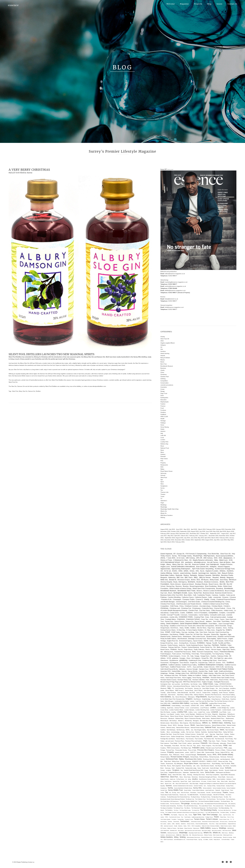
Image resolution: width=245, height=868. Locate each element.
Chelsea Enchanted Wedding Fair (212, 601)
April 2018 (223, 531)
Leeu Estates (186, 705)
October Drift (200, 734)
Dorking (230, 628)
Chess (227, 601)
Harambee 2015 (165, 671)
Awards (162, 355)
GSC (223, 662)
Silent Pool (15, 391)
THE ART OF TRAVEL (218, 794)
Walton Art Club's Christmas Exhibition (210, 826)
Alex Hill (188, 564)
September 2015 (199, 540)
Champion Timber (188, 599)
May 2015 (230, 540)
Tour (182, 817)
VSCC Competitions (196, 826)
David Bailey (225, 621)
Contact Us (232, 4)
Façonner (163, 645)
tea (170, 792)
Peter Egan (231, 741)
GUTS (189, 667)
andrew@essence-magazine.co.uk (175, 286)
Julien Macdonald (182, 692)
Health (162, 418)
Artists (192, 571)
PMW (225, 745)
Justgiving (215, 692)
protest (187, 752)
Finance (162, 406)
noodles (183, 732)
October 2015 (189, 540)
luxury (182, 714)
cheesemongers (181, 601)
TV (161, 498)
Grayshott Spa (202, 662)
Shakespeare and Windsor (223, 772)
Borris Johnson (175, 584)
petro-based (196, 743)
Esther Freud (229, 641)
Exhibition (201, 643)
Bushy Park (198, 593)
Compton (222, 612)
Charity (162, 336)
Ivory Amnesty (179, 688)
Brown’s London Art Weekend (213, 591)
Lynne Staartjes (190, 714)
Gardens (163, 412)
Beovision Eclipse (184, 580)
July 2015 (217, 540)
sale (194, 766)
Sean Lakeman (213, 770)
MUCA (175, 725)
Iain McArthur (185, 684)
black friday (224, 580)
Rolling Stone (175, 761)
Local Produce (204, 707)
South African (168, 781)
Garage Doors (204, 656)
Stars (162, 484)
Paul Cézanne (190, 738)
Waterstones (196, 828)
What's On (163, 511)
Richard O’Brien (203, 757)
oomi (206, 734)
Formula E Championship (205, 651)
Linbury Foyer (225, 705)
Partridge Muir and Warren (167, 738)
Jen (217, 688)
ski (186, 779)
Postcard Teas (170, 750)
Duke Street (203, 632)
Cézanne (225, 597)
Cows (207, 617)
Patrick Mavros (180, 738)
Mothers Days (217, 723)
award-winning (185, 573)
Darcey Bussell (200, 621)
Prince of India (192, 750)
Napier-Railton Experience (203, 725)
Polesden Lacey (198, 748)
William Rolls (185, 835)
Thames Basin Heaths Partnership (169, 794)
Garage (197, 656)
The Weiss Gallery (224, 812)
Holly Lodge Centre (215, 675)
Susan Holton (187, 790)
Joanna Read (189, 690)
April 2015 (163, 542)
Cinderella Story (207, 608)
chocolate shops (204, 606)
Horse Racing (164, 427)
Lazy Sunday (194, 703)
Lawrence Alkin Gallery (180, 703)
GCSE (169, 658)
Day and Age (164, 625)
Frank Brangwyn (165, 654)
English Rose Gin (172, 641)
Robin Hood (167, 761)
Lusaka (177, 714)
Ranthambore (164, 754)
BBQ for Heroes (205, 577)
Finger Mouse (188, 649)
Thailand (231, 792)
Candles (222, 595)
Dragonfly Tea (220, 630)
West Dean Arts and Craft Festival (193, 830)
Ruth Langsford (176, 766)
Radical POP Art (225, 752)
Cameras (215, 595)
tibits (186, 814)
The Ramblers (169, 810)
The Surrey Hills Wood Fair (224, 810)
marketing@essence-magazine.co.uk (176, 282)
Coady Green (174, 612)
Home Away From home (173, 677)
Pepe (205, 741)
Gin (211, 658)
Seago (206, 770)
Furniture (163, 410)
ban (219, 573)
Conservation (164, 383)
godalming (183, 660)
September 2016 (170, 537)
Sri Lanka (203, 781)
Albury (168, 564)
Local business (194, 707)
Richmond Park (172, 759)
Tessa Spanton (201, 792)
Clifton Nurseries (217, 610)
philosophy (223, 743)
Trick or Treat (230, 817)
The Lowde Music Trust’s (205, 806)
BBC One (180, 577)
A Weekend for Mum (180, 560)
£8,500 (210, 839)
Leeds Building (176, 705)
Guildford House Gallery (189, 665)
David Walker (213, 623)
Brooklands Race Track (186, 591)
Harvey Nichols (193, 671)
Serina (202, 772)
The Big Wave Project (217, 797)
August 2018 (195, 531)
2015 (215, 558)
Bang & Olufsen (165, 357)
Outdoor (162, 454)
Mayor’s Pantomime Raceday (193, 718)
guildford (163, 665)
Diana (181, 628)
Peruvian (223, 741)
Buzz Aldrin (188, 595)
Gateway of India (222, 656)
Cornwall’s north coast (217, 615)
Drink (162, 395)
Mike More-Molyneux (195, 723)
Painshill (162, 456)
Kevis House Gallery (229, 694)
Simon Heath (221, 777)
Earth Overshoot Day (222, 632)
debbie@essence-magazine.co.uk (175, 290)
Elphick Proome (222, 638)
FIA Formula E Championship (196, 554)
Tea (161, 490)
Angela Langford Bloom (167, 343)
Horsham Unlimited (198, 679)
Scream (162, 770)
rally (232, 752)
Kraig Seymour (216, 699)
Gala (191, 656)
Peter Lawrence (164, 743)
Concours (184, 615)
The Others (187, 808)
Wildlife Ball (178, 835)
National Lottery (170, 727)
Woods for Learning (227, 837)
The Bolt (226, 797)
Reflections (176, 754)
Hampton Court (203, 669)
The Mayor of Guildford (166, 808)
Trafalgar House (209, 817)
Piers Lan (189, 745)
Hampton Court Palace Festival (222, 669)
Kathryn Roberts (199, 694)
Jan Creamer (189, 688)
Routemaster (169, 763)
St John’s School (211, 781)
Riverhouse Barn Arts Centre (211, 759)
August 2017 (225, 533)
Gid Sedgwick (196, 658)
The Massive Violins (230, 806)
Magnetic (215, 714)
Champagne (177, 599)
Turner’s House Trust (224, 819)
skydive (195, 779)
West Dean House (227, 830)
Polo (161, 460)
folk (161, 651)
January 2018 (174, 533)
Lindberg (163, 707)
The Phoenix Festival (212, 808)
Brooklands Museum (166, 366)
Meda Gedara (206, 718)
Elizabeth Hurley (211, 636)
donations (219, 628)
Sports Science (196, 781)
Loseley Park (164, 442)
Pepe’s (218, 741)
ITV (173, 688)
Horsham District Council (168, 679)
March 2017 (185, 535)
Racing (217, 752)
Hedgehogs (164, 673)
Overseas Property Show (192, 736)
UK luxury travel (223, 821)
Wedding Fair (215, 828)
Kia (173, 697)
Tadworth (217, 790)
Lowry (208, 712)
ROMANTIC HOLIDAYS (198, 761)
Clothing (162, 378)
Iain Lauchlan (176, 684)
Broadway (219, 588)
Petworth (204, 743)
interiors (162, 431)
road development (225, 759)
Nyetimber (204, 732)
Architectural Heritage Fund (224, 569)
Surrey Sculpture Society (219, 788)
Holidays (163, 423)
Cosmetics (163, 387)
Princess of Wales (220, 750)
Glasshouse (164, 660)
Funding (227, 654)
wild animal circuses (170, 835)
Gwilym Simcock (209, 667)
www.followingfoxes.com (179, 839)
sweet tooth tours (209, 790)
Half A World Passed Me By (169, 669)
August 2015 (209, 540)
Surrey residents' (207, 788)
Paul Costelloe (199, 738)
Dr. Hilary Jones (210, 630)
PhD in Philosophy (214, 743)
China (162, 372)
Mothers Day (164, 444)
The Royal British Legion (185, 810)
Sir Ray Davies (180, 779)
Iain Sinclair (194, 684)
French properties (205, 654)
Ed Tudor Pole (198, 634)
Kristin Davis (225, 699)
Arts (161, 349)
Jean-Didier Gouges (208, 688)
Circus (229, 608)
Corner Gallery (204, 615)
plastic (199, 745)
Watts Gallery (205, 828)
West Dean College (206, 830)
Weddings (163, 505)
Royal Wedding (216, 763)
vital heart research (168, 826)
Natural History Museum (223, 727)
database (209, 621)
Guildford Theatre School (178, 667)
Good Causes (222, 660)
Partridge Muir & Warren (225, 736)
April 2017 (177, 535)
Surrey (29, 173)
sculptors (168, 770)
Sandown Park (180, 768)
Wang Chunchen (188, 828)
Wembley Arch (173, 830)
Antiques (163, 345)
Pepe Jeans (164, 458)
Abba (216, 560)
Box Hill (222, 584)
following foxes (168, 651)
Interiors (169, 686)
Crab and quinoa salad (218, 617)
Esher (206, 641)
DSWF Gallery (175, 632)
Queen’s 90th (200, 752)
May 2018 (216, 531)
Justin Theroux (223, 692)
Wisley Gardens (166, 837)
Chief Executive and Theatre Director (189, 604)
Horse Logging (186, 677)
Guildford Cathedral (174, 665)
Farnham (215, 645)
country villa (173, 617)
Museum (186, 725)
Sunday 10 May (211, 785)
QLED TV (193, 752)
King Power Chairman (215, 697)
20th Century (207, 558)
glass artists (228, 658)
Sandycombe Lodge (190, 768)
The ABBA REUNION (192, 794)
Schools (162, 475)
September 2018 (185, 531)
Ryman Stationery (187, 766)
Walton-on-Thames (171, 828)
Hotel (207, 679)
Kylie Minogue (169, 701)
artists (186, 571)
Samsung (163, 473)
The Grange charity (185, 556)
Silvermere (195, 777)
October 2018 (175, 531)
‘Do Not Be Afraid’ (225, 839)
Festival (184, 647)
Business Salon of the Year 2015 (171, 595)
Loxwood (214, 712)
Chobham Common (191, 606)
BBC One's (189, 577)
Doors (225, 628)
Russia (169, 766)
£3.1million (205, 839)
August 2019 (164, 529)
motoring (227, 723)
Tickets (190, 814)
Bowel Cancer (213, 584)
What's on (216, 833)
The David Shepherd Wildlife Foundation (209, 801)
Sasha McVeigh (214, 768)
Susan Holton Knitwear (198, 790)
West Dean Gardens (216, 830)
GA (188, 656)
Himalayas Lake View (171, 675)
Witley (176, 837)
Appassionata (165, 569)
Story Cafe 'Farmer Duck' (182, 783)
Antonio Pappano (224, 567)
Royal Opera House (166, 471)
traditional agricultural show (198, 817)
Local (162, 437)
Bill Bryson (205, 580)
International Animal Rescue (181, 686)
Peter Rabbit (173, 743)
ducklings (191, 632)
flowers (233, 649)
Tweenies (170, 821)
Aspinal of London (211, 571)
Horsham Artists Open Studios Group (222, 677)
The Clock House (211, 799)
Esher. (212, 641)
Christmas (163, 374)
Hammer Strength (192, 669)
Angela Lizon (165, 567)
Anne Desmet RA (202, 567)
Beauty (162, 360)
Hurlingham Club (165, 684)
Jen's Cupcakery (224, 688)
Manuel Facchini (188, 716)
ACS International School (170, 562)
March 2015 (171, 542)
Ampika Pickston (226, 564)
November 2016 (224, 535)
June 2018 (209, 531)
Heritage (163, 420)
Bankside (179, 575)
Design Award (164, 628)
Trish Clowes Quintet (165, 819)
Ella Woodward (182, 638)
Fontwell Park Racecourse (182, 651)
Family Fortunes (173, 645)
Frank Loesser (176, 654)
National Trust (164, 448)
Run (232, 763)
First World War (213, 554)
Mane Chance (164, 716)
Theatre (162, 494)
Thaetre (225, 792)
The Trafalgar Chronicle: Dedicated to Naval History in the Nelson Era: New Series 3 (184, 812)
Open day (212, 734)
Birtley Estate (214, 580)
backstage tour (203, 573)
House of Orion (223, 679)
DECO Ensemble (220, 625)
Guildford (163, 414)
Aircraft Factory (212, 562)
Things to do (181, 814)
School (222, 768)
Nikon (162, 452)
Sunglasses (163, 486)
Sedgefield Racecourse (175, 772)
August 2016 (179, 537)
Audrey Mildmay (166, 573)
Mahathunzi (231, 714)
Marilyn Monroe (221, 716)
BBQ (196, 577)
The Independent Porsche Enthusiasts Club (216, 803)
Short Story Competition (212, 774)
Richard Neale (194, 757)
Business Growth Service (223, 593)
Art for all (167, 571)
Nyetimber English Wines (215, 732)
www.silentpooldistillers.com (97, 386)
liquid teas (170, 707)
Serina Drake (209, 772)
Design (162, 391)
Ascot (202, 571)
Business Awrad (208, 593)
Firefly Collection (199, 649)
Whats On (163, 513)
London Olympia (189, 710)
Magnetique (222, 714)
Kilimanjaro (191, 697)
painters (216, 736)
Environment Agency (185, 641)
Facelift (214, 643)
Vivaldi (175, 826)
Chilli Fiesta (174, 606)
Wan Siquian (180, 828)
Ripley (162, 469)
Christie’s (227, 606)
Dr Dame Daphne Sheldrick (194, 630)
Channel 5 (199, 599)
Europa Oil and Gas (166, 643)
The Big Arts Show (205, 797)
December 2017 (184, 533)
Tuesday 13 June (189, 819)
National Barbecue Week (219, 725)
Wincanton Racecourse (197, 835)
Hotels (162, 429)
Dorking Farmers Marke (168, 630)
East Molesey (174, 634)
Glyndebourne (173, 660)
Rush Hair (163, 766)
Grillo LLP (212, 662)
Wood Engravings (218, 837)
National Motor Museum (182, 727)
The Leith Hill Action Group (191, 806)
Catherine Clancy (188, 597)
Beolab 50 (172, 580)
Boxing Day (170, 586)
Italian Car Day (195, 686)
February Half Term (174, 647)
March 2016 (215, 537)
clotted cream (228, 610)
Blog (209, 4)
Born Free (163, 364)
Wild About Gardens (166, 515)
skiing (189, 779)
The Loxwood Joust (218, 806)
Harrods (184, 671)
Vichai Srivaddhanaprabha (201, 823)
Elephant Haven (177, 636)
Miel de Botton (175, 723)
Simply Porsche (164, 779)
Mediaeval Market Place (218, 718)
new (192, 730)
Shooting (189, 774)
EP (174, 554)
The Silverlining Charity (208, 810)
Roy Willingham (178, 763)
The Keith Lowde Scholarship (168, 806)
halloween (182, 669)
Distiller (187, 628)
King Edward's (201, 697)
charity (162, 370)
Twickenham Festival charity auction (210, 821)
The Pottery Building (224, 808)
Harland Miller (176, 671)
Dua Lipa (184, 632)
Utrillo (173, 823)
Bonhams (191, 582)
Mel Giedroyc (173, 720)
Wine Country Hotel (217, 835)
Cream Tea (204, 619)
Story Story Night (193, 783)
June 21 (198, 692)
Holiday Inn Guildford (194, 675)
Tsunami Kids (180, 819)
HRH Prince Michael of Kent (192, 682)
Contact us (31, 862)
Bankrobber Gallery (167, 575)
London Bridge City (223, 707)
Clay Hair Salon (204, 610)
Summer (169, 786)
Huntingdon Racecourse (221, 682)
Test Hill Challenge (216, 792)
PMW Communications (173, 748)
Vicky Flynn (211, 823)
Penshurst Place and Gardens (193, 741)
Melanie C (181, 720)
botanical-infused (188, 584)
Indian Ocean (208, 684)
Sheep (169, 774)
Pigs (194, 745)
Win (190, 835)
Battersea (171, 577)
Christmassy (196, 608)
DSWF (167, 632)
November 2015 (180, 540)
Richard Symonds (214, 757)
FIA (214, 647)
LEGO (202, 705)
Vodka (184, 826)
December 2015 (169, 540)
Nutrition (197, 732)
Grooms (218, 662)
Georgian (182, 658)
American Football (198, 564)
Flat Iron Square (216, 649)
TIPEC (166, 817)
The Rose (176, 810)
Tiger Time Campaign (210, 815)
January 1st (197, 688)
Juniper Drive (206, 692)
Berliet (193, 580)
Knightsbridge (206, 699)
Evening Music (184, 643)
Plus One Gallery (217, 745)
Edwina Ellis (215, 634)
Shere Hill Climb (177, 774)
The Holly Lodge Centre (197, 803)
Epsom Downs (198, 641)
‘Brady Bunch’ (217, 839)
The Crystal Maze (230, 799)
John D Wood (198, 690)
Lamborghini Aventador (182, 701)
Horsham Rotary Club (184, 679)
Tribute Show (223, 817)
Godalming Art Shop (195, 660)
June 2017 (163, 535)
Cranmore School (193, 619)
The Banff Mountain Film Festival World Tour (178, 797)
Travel (162, 496)
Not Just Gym (190, 732)
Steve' (162, 783)
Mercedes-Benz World (206, 720)
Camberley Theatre (204, 595)
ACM (230, 560)
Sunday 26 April (220, 785)
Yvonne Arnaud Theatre (191, 839)
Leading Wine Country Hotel (217, 703)
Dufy (197, 632)
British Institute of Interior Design (180, 588)
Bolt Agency (183, 582)
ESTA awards (219, 641)
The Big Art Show (195, 797)
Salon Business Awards (207, 766)
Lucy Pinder (222, 712)
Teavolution (193, 792)
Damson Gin (31, 391)
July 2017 (233, 533)
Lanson (192, 701)
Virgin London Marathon (221, 823)
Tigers (220, 814)
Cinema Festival (219, 608)
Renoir (182, 754)
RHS (161, 467)
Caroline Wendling (174, 597)
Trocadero (173, 819)
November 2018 (165, 531)
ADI (182, 562)
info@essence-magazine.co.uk (174, 307)
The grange (185, 803)
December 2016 (213, 535)
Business (163, 368)
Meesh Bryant (164, 720)
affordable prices (200, 562)
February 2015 (179, 542)
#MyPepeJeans (209, 556)
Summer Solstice (198, 785)
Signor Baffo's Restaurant (227, 774)
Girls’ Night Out (218, 658)
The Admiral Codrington (206, 794)
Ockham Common (190, 734)
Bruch (170, 593)
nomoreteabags (175, 732)
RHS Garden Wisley (225, 755)
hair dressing (229, 667)
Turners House (199, 819)
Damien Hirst (169, 621)
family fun (182, 645)
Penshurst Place (179, 741)
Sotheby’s (229, 779)
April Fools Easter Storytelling (202, 569)
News (162, 450)
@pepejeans (227, 558)
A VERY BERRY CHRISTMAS (29, 169)
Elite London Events (199, 636)
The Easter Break (225, 801)
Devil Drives (174, 628)
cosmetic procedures (166, 385)
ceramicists (217, 597)
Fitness (207, 649)
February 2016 (223, 537)
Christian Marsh (217, 606)
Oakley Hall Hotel (228, 732)
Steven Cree (168, 783)
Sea (181, 770)
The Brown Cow (190, 799)
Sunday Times (229, 785)
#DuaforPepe (197, 556)
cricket (211, 619)
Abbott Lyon (223, 560)
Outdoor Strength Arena (177, 736)
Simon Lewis (229, 777)
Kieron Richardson (181, 697)
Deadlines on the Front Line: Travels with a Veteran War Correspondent (192, 625)
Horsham (205, 677)
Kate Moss (180, 694)
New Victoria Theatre (213, 730)
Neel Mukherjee (171, 730)
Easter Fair (189, 634)
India (200, 684)
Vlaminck (180, 826)
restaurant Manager (190, 754)
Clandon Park (164, 376)
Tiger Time (197, 815)
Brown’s (199, 591)
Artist (180, 571)
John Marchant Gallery (210, 690)
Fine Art (180, 649)
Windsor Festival (208, 835)
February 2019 (210, 529)
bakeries (213, 573)
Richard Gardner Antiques (180, 757)
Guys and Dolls (198, 667)
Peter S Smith (182, 743)
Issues (219, 4)
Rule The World (225, 763)
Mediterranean (230, 718)
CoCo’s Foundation (200, 612)
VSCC (188, 826)
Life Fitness (216, 705)
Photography (167, 745)
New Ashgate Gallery (200, 730)
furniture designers (174, 656)
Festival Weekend (193, 647)
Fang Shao (207, 645)
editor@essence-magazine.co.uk (175, 273)
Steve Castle (224, 781)
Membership (188, 720)
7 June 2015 (170, 558)
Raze (170, 754)
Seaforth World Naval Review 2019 (193, 770)
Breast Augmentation (197, 586)
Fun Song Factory (218, 654)
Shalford (163, 774)
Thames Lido (164, 492)
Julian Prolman (171, 692)
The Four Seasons (175, 803)
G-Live (184, 656)
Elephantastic (164, 402)
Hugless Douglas (207, 682)
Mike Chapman (184, 723)
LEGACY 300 (195, 705)
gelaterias (175, 658)
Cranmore (181, 619)
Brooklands (228, 588)
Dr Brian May (181, 630)
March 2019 (202, 529)
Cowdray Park (199, 617)
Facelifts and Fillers (224, 643)
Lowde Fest (201, 712)
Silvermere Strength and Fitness (208, 777)
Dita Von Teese (201, 628)
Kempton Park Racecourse (213, 694)
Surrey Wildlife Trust (175, 790)
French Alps (195, 654)
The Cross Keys (221, 799)
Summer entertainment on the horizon (183, 785)
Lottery (190, 712)
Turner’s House (212, 819)
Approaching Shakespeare (181, 569)
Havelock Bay (203, 671)
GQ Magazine (174, 662)
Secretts (221, 770)
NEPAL (188, 730)
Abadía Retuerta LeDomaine (203, 560)
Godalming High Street (209, 660)
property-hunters (179, 752)
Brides (220, 586)
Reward (209, 754)
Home (162, 425)
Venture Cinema (190, 823)
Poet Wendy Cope (186, 748)
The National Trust (178, 808)
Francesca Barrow (227, 652)
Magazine (184, 4)
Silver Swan (187, 777)
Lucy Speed (170, 714)
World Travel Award (168, 839)
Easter (181, 634)
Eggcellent (223, 634)
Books (162, 362)
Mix (210, 723)
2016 (162, 341)
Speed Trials (183, 781)
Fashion (162, 404)
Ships (184, 774)
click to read (170, 169)
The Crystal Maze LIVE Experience (169, 801)
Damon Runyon (179, 621)
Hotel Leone (214, 679)
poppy (230, 748)
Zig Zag (200, 839)
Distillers (38, 391)
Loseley (173, 712)
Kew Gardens (165, 697)
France (216, 651)
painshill (209, 736)
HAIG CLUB (164, 416)
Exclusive (193, 643)
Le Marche (203, 703)
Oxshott (202, 736)
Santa (199, 768)
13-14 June (180, 558)
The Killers (180, 806)
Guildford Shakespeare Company (210, 665)
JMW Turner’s (179, 690)
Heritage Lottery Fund (182, 673)
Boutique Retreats (201, 584)
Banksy (186, 575)
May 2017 (171, 535)
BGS (198, 580)
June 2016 (194, 537)
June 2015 (223, 540)
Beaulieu (216, 577)
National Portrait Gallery (197, 727)
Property (198, 4)
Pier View (182, 745)
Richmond (223, 757)
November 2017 (195, 533)
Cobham (189, 613)
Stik (173, 783)
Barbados (193, 575)
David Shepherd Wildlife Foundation (193, 623)
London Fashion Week (176, 710)
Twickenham (176, 821)
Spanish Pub (176, 781)
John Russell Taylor (224, 690)
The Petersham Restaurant (198, 808)
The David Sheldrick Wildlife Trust (188, 801)
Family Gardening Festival (194, 645)
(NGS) (162, 558)
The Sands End (195, 810)
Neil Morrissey (180, 730)
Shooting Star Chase (199, 774)
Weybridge (163, 507)
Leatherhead (165, 705)
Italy (161, 433)
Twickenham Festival (196, 821)
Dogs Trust (163, 393)
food (194, 652)
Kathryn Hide (189, 694)
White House (225, 832)
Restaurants (164, 465)
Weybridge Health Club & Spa (169, 509)
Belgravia (230, 577)
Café (194, 595)
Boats (175, 582)
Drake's (229, 630)
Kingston (189, 699)
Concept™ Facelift (173, 615)
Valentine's (163, 500)
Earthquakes (164, 397)
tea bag (174, 792)
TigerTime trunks (227, 814)
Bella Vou (164, 580)
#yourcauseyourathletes (224, 556)
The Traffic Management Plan (212, 812)
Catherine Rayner (201, 597)
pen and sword (170, 741)
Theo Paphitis (174, 814)
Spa (161, 479)
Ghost (188, 658)
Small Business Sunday (205, 779)
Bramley (185, 586)
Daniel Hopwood (166, 554)
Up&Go (169, 823)
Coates (182, 612)
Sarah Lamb (205, 768)
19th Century (190, 558)
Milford (204, 723)
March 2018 (230, 531)
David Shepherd (172, 623)
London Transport (215, 710)
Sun (205, 785)
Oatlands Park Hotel (166, 734)
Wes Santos (181, 830)
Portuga (162, 750)
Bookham (199, 582)
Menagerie (196, 720)
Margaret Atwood (199, 716)
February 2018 (164, 533)
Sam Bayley (218, 766)
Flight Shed (225, 649)
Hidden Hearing (208, 673)
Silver (181, 777)
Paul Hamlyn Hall (209, 738)
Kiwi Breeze (197, 699)
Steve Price (232, 781)
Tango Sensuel (225, 790)
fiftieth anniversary (222, 647)
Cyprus (222, 619)
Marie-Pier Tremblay (210, 716)
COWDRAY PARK (186, 617)
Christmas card (175, 608)
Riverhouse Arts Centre (193, 759)
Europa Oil (180, 554)
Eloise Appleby (211, 638)
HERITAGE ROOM (196, 673)
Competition (164, 381)
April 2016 (208, 537)
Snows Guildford (221, 779)
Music (162, 446)
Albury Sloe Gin (23, 391)
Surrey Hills (197, 788)
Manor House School (176, 716)
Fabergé (208, 643)
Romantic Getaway (185, 761)
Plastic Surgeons (206, 745)
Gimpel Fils (205, 658)
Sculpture (175, 770)
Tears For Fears (185, 792)
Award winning (164, 353)
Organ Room (219, 734)
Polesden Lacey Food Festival (214, 748)
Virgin (162, 502)
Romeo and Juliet (223, 761)
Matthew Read (179, 718)
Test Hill (208, 792)
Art (161, 347)
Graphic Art (193, 662)
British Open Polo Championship (204, 588)
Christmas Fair (186, 608)
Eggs (229, 634)
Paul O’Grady (229, 738)
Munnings (180, 725)
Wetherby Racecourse (172, 832)
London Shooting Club (202, 710)
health (216, 671)
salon (197, 766)
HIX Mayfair (183, 675)
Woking (162, 517)
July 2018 (202, 531)
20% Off (199, 558)
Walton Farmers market (226, 826)
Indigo (216, 684)
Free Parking (186, 654)
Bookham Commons (211, 582)
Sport (162, 481)
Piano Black (175, 745)
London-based (226, 710)
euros (176, 643)
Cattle (210, 597)
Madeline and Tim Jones (203, 714)
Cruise (162, 389)
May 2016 (201, 537)
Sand (173, 768)
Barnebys (216, 575)
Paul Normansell (219, 738)
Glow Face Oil (164, 338)
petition (190, 743)
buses (190, 593)
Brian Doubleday (210, 586)
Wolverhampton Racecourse (193, 837)
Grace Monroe (184, 662)
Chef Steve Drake (194, 601)
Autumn (176, 573)
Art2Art (174, 571)
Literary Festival (179, 707)
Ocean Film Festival (178, 734)
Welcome (170, 4)
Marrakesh (171, 718)
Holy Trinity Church (228, 675)
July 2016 (187, 537)
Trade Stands (187, 817)
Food (162, 408)
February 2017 (193, 535)
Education (163, 399)
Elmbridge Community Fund (197, 638)
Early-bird (211, 632)
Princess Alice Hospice (205, 750)
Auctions (163, 351)
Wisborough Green (227, 835)
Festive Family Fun (206, 647)
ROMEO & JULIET (212, 761)
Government (164, 662)
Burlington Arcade (180, 593)
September (186, 772)
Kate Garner (172, 694)
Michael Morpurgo (228, 720)
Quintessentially (209, 752)
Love (195, 712)
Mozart (170, 725)
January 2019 (220, 529)
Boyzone (179, 586)
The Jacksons (231, 803)
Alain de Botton (225, 562)
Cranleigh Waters (170, 619)
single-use (172, 779)
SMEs (213, 779)
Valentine (178, 823)
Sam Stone (226, 766)
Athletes (222, 571)
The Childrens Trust (200, 799)
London (162, 439)
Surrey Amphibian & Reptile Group (183, 788)
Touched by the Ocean (174, 817)
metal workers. (217, 720)
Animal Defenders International (183, 567)
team (178, 792)
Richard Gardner (164, 757)
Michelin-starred (164, 723)
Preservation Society (181, 750)
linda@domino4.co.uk (171, 299)
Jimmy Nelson (169, 690)
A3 (190, 560)
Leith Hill (163, 435)
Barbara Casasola (204, 575)
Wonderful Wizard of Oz (206, 837)
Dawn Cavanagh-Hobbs (226, 623)
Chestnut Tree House (167, 604)
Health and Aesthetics (226, 671)
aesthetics (188, 562)
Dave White (216, 621)
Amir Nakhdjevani (212, 564)
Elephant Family (165, 636)
